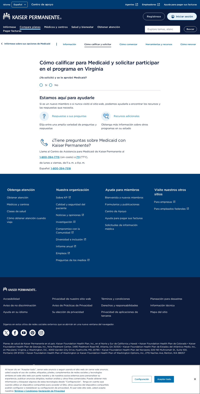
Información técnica (162, 305)
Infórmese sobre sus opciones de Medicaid (27, 43)
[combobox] (162, 29)
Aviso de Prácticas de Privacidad (72, 305)
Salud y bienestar (82, 27)
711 (78, 157)
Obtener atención (108, 27)
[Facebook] (15, 333)
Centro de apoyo (42, 4)
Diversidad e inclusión (69, 239)
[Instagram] (41, 333)
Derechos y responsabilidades (119, 305)
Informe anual (64, 246)
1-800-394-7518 (61, 168)
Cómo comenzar (128, 44)
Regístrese (154, 16)
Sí (46, 85)
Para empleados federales (170, 208)
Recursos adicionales (126, 116)
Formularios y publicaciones (122, 204)
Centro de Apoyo (115, 211)
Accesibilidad (11, 298)
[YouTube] (24, 333)
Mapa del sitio (158, 312)
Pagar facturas (12, 30)
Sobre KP (62, 197)
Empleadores (149, 4)
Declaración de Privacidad (51, 391)
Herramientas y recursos (159, 44)
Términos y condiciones (115, 298)
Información (69, 44)
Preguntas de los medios (71, 260)
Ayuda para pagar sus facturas (180, 4)
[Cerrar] (195, 379)
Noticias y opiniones (68, 215)
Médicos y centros (56, 27)
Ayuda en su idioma (15, 312)
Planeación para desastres (166, 298)
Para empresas (163, 201)
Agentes (129, 4)
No (56, 85)
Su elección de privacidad (68, 312)
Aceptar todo (164, 379)
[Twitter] (6, 333)
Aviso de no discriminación (19, 305)
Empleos (61, 253)
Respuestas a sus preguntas (69, 116)
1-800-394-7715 (50, 157)
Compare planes (30, 27)
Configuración (142, 379)
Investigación (64, 221)
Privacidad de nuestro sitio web (71, 298)
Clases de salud (16, 211)
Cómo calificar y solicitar (97, 44)
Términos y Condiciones (26, 391)
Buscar (190, 29)
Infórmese (9, 27)
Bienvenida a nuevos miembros (124, 197)
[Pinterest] (32, 333)
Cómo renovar (188, 44)
